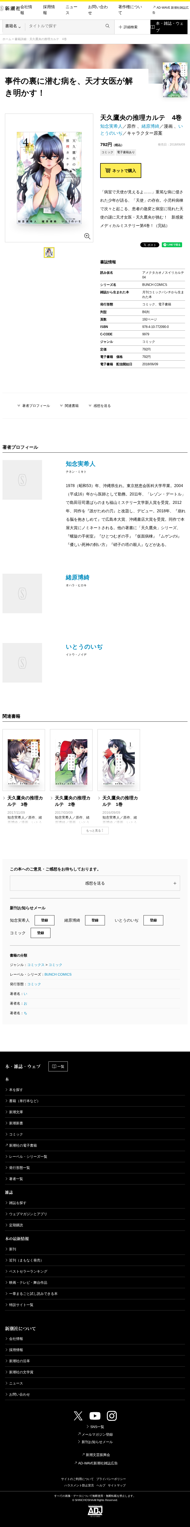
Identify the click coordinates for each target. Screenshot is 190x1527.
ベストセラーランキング (28, 1271)
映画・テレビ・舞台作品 (28, 1282)
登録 (44, 920)
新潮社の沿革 (19, 1361)
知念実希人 (111, 126)
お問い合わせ (98, 10)
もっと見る (93, 830)
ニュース (71, 10)
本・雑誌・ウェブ (170, 26)
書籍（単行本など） (24, 1101)
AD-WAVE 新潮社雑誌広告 (170, 10)
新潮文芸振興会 (98, 1455)
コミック (55, 965)
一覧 (60, 1066)
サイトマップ (117, 1485)
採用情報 (49, 10)
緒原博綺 (150, 126)
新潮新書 (16, 1123)
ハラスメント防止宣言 (79, 1485)
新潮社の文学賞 (21, 1372)
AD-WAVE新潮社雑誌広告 (98, 1463)
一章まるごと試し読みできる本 (33, 1294)
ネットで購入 (124, 171)
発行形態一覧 (19, 1168)
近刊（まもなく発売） (26, 1260)
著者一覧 (16, 1179)
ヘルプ (100, 1485)
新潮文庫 (16, 1112)
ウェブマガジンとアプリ (28, 1214)
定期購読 (16, 1225)
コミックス (36, 965)
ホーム (6, 39)
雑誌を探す (17, 1203)
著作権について (130, 10)
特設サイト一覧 (21, 1305)
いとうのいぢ (84, 646)
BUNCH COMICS (58, 974)
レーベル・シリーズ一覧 (28, 1156)
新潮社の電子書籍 (23, 1145)
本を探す (16, 1090)
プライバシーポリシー (111, 1479)
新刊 (12, 1249)
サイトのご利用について (77, 1479)
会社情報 (26, 10)
